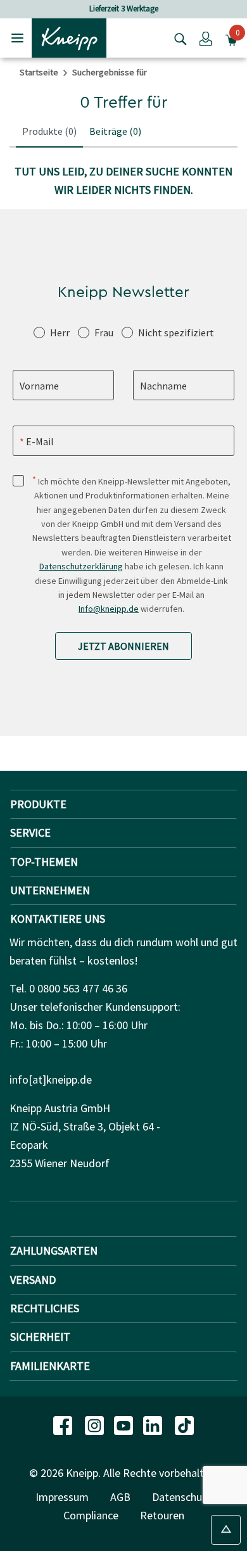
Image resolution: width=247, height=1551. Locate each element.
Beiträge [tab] (115, 131)
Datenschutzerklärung (81, 566)
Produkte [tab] (49, 131)
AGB (120, 1497)
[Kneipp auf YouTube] (125, 1424)
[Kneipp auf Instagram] (95, 1424)
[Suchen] (177, 38)
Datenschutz (182, 1497)
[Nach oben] (226, 1530)
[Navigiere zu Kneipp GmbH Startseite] (69, 36)
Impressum (62, 1497)
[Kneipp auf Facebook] (64, 1424)
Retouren (162, 1515)
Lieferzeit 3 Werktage (123, 8)
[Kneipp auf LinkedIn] (154, 1424)
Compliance (90, 1515)
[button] (206, 38)
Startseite (39, 72)
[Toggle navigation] (17, 37)
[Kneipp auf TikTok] (184, 1424)
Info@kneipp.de (109, 608)
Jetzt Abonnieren (123, 646)
